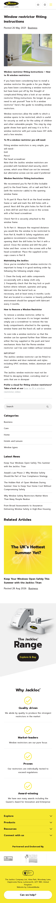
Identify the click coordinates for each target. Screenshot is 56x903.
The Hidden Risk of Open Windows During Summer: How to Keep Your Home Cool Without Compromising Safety (27, 486)
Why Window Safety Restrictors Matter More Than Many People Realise (26, 497)
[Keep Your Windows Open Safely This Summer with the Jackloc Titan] (28, 551)
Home (7, 434)
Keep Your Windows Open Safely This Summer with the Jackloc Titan (27, 464)
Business (32, 28)
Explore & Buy (28, 657)
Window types (11, 447)
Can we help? (28, 895)
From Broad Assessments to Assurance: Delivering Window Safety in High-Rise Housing (27, 507)
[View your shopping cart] (38, 4)
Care (6, 428)
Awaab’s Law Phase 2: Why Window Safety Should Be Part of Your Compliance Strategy (26, 474)
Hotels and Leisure (13, 441)
